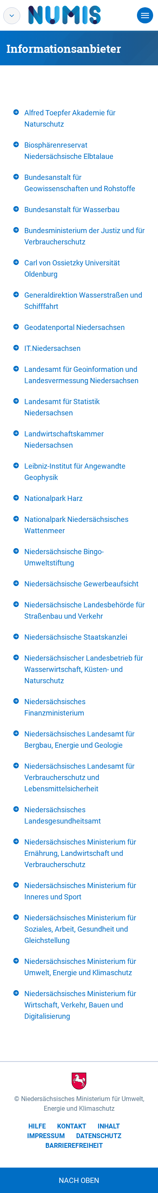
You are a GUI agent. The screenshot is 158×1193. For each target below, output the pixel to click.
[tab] (79, 118)
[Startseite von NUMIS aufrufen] (76, 15)
